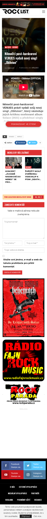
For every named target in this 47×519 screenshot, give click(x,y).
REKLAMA (9, 499)
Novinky (15, 47)
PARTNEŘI (35, 493)
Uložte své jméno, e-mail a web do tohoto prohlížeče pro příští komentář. (22, 263)
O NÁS (12, 486)
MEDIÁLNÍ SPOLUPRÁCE (17, 493)
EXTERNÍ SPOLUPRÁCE (28, 486)
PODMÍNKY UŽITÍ (23, 499)
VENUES (11, 136)
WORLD (19, 136)
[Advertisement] (23, 434)
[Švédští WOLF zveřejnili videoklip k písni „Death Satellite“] (33, 163)
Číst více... (38, 516)
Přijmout (26, 516)
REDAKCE (38, 499)
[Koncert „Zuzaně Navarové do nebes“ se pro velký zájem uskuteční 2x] (13, 163)
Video (9, 47)
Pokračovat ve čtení (23, 124)
